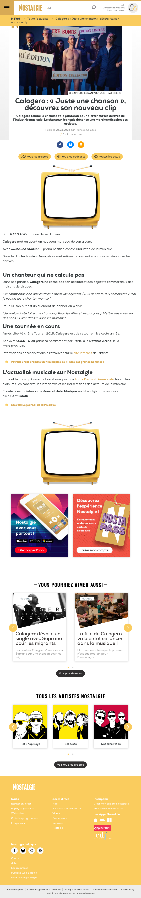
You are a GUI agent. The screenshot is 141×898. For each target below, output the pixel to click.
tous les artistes (37, 156)
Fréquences (18, 823)
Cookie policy (127, 889)
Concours (57, 823)
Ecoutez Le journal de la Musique (33, 405)
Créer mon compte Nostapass (111, 803)
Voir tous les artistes (70, 764)
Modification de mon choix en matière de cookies (71, 893)
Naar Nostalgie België (24, 877)
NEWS (15, 18)
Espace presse (19, 867)
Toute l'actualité (37, 18)
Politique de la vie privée (76, 889)
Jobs (14, 863)
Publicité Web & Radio (24, 872)
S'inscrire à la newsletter (66, 808)
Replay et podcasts (22, 808)
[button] (68, 667)
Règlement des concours (105, 889)
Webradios (17, 813)
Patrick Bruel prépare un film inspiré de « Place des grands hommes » (57, 362)
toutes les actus (109, 156)
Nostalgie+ (58, 827)
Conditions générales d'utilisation (44, 889)
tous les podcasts (73, 156)
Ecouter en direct (21, 803)
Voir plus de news (70, 673)
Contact (16, 858)
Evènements (59, 818)
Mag (55, 803)
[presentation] (13, 628)
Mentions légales (15, 889)
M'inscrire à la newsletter (108, 808)
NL (49, 8)
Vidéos (56, 813)
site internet (83, 353)
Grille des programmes (24, 818)
